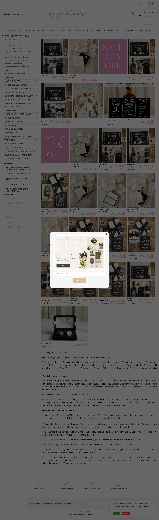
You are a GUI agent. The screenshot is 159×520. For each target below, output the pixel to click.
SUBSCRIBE (79, 280)
